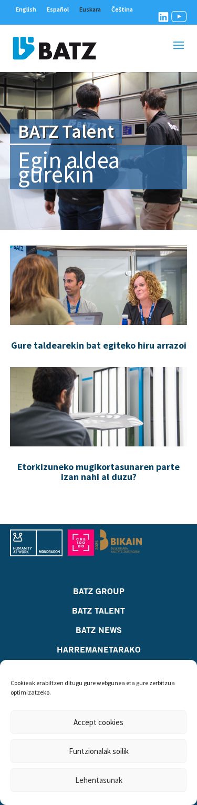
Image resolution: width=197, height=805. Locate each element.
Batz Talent (98, 610)
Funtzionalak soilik (99, 751)
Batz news (99, 630)
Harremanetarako (99, 649)
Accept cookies (98, 722)
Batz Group (99, 591)
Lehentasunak (98, 780)
